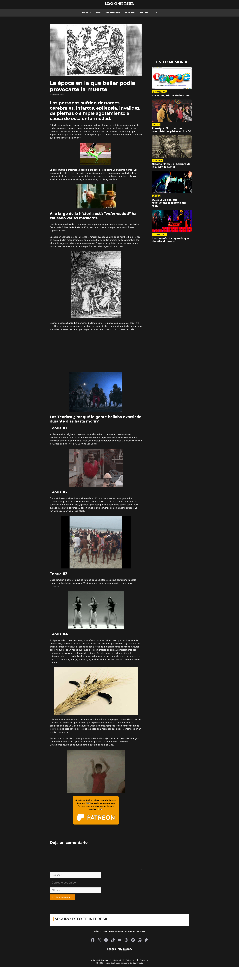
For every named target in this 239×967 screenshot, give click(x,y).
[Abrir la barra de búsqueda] (157, 13)
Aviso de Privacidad (100, 960)
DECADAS (144, 12)
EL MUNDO (130, 12)
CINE (98, 12)
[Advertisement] (96, 351)
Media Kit (117, 960)
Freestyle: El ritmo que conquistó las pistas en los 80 (171, 130)
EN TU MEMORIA (112, 12)
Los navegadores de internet (171, 95)
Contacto (144, 960)
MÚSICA (84, 12)
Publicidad (131, 960)
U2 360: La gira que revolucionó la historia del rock (169, 202)
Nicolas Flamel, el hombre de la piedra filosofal (171, 165)
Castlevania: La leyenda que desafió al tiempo (170, 240)
